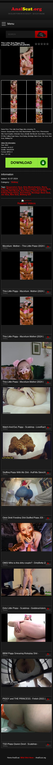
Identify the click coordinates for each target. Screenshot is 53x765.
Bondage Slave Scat (41, 193)
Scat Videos (26, 191)
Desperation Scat (14, 187)
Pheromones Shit (14, 189)
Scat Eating (25, 193)
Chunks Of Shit (40, 191)
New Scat (14, 194)
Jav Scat (5, 194)
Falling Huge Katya (10, 193)
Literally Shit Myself (10, 191)
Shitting (14, 182)
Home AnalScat (13, 758)
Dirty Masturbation (31, 187)
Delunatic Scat (43, 189)
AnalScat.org (41, 758)
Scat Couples (30, 189)
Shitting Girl (25, 194)
